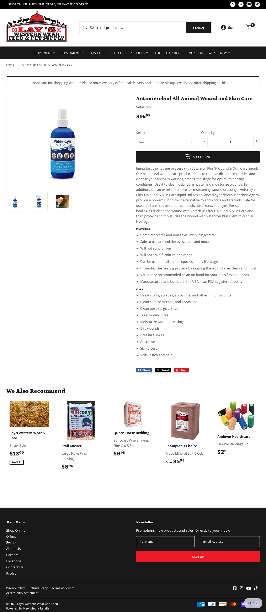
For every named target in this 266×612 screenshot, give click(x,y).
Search (202, 27)
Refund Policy (38, 588)
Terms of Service (63, 588)
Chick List (118, 53)
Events (11, 542)
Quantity (208, 132)
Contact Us (195, 53)
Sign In (232, 27)
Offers (11, 536)
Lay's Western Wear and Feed (37, 604)
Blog (157, 53)
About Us (138, 53)
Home (10, 64)
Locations (13, 561)
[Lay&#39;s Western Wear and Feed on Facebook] (235, 588)
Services (96, 53)
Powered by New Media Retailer (28, 608)
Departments (71, 53)
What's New (218, 53)
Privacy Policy (15, 588)
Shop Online (43, 53)
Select (140, 132)
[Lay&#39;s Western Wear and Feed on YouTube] (248, 588)
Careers (12, 555)
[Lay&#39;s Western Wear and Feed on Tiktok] (256, 588)
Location (173, 53)
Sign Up (198, 557)
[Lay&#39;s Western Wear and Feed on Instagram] (241, 588)
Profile (11, 573)
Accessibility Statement (22, 593)
